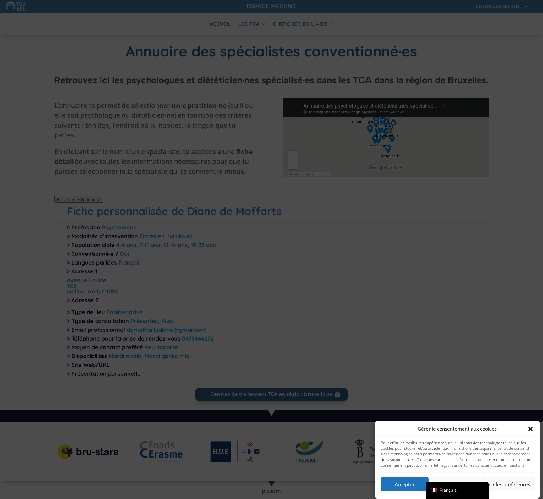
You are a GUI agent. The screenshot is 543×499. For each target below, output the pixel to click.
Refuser (455, 484)
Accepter (404, 484)
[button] (530, 429)
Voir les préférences (508, 484)
